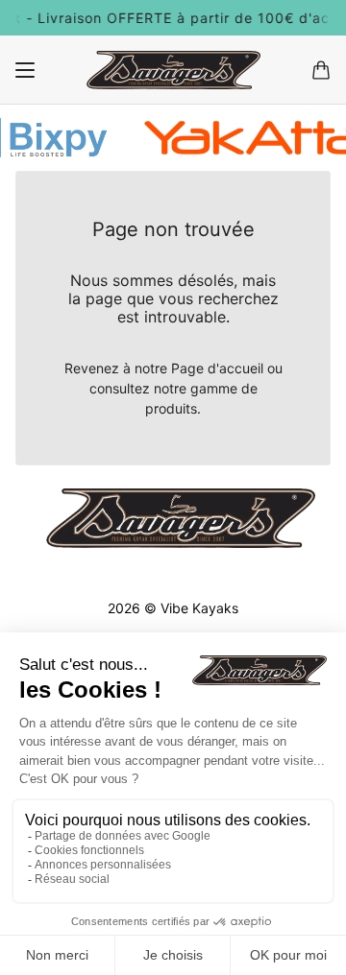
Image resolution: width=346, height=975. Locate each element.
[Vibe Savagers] (173, 70)
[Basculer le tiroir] (25, 70)
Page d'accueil (217, 368)
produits (171, 408)
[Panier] (321, 70)
